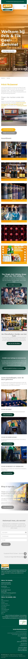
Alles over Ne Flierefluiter (14, 343)
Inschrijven (5, 544)
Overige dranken (14, 242)
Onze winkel (4, 611)
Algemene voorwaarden (16, 654)
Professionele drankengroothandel (15, 1)
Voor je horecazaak (9, 437)
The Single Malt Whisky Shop (15, 104)
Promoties (14, 262)
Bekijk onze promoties (9, 132)
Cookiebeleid (4, 656)
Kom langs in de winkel (8, 51)
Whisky (14, 200)
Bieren (14, 158)
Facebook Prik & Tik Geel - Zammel (13, 553)
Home (3, 78)
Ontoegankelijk (5, 609)
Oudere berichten (7, 507)
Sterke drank (14, 221)
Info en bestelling (7, 414)
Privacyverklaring (13, 656)
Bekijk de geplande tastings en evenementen (14, 368)
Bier (2, 599)
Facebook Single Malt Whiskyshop (13, 557)
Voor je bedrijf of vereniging (12, 466)
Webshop (3, 608)
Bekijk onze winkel (6, 595)
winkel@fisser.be (5, 587)
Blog (2, 613)
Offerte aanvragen (22, 636)
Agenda (3, 612)
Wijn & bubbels (5, 600)
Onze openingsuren (8, 129)
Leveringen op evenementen (19, 634)
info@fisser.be (23, 645)
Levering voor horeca (21, 631)
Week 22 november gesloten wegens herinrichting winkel (12, 492)
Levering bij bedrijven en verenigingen (17, 633)
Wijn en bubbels (14, 179)
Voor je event (6, 409)
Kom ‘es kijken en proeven (14, 285)
